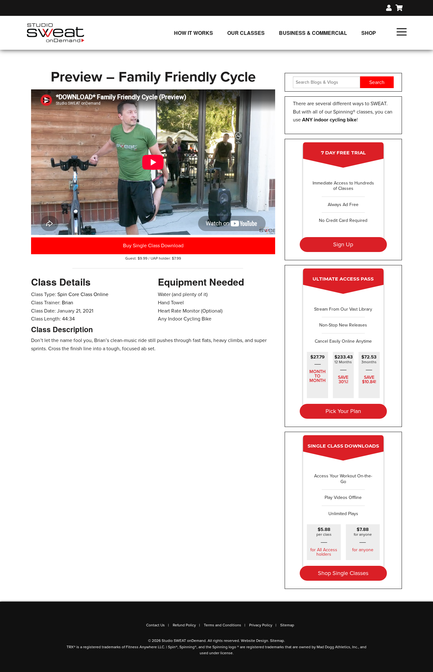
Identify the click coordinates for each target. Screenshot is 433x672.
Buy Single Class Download (153, 245)
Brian (67, 303)
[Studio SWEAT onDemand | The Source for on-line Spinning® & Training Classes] (55, 32)
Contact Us (155, 625)
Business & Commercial (313, 32)
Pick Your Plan (343, 411)
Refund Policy (184, 625)
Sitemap (287, 625)
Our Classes (246, 32)
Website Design (254, 640)
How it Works (193, 32)
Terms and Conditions (222, 625)
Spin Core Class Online (82, 294)
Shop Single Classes (343, 573)
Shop (368, 32)
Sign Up (343, 244)
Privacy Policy (260, 625)
